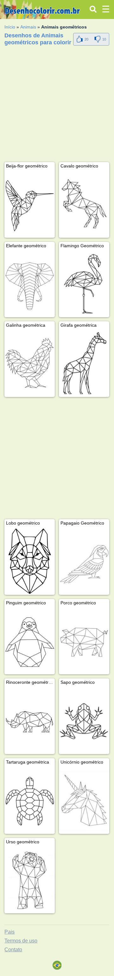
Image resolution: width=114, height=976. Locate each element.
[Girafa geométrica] (84, 363)
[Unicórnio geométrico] (84, 800)
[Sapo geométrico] (84, 720)
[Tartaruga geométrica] (29, 800)
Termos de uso (20, 940)
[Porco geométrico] (84, 641)
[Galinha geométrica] (29, 363)
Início (9, 26)
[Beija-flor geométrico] (29, 204)
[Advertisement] (57, 105)
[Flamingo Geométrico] (84, 284)
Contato (13, 949)
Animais (28, 26)
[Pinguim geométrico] (29, 641)
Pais (9, 932)
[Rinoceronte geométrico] (29, 720)
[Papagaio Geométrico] (84, 561)
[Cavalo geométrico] (84, 204)
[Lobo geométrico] (29, 561)
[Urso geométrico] (29, 880)
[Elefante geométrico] (29, 284)
